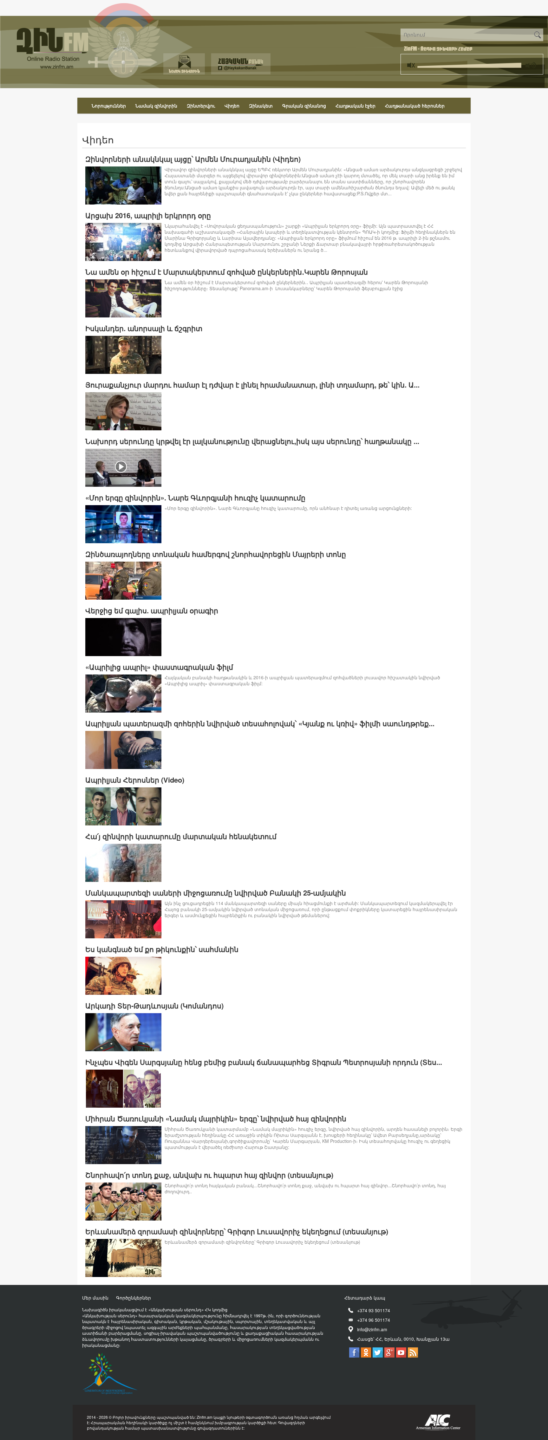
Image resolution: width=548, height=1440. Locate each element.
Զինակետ (261, 105)
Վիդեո (232, 105)
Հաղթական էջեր (355, 105)
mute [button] (412, 63)
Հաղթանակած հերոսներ (415, 105)
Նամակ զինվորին (156, 105)
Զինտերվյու (201, 105)
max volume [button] (530, 63)
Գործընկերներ (133, 1297)
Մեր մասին (95, 1297)
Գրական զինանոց (304, 105)
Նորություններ (109, 105)
